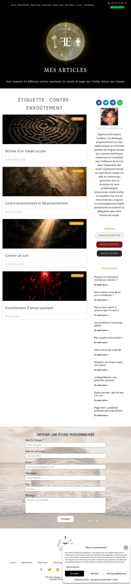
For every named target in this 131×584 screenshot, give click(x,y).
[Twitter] (49, 569)
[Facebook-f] (41, 569)
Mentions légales (53, 577)
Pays (28, 484)
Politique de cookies (82, 579)
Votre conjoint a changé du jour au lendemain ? (107, 294)
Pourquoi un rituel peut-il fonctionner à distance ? (106, 278)
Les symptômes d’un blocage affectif (108, 324)
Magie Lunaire (58, 5)
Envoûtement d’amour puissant (29, 308)
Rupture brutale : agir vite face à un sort (109, 394)
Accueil (13, 5)
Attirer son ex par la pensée (107, 349)
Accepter (74, 573)
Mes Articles (70, 5)
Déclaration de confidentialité (100, 579)
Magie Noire (46, 5)
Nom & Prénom (34, 440)
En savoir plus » (101, 284)
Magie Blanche (23, 5)
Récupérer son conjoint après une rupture (108, 364)
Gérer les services (72, 567)
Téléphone (30, 473)
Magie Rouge (36, 5)
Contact (79, 5)
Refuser (94, 573)
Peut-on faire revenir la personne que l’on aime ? (106, 309)
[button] (126, 547)
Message (30, 495)
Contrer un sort (17, 255)
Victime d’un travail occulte (25, 151)
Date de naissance (35, 451)
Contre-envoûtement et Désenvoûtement (36, 203)
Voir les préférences (116, 573)
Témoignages (89, 5)
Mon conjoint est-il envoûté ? (108, 337)
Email (28, 462)
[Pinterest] (58, 569)
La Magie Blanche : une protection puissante (105, 379)
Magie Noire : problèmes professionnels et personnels (108, 409)
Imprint (115, 579)
